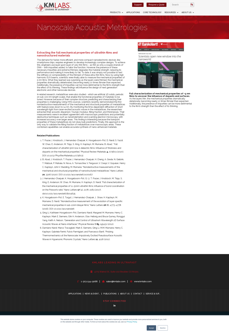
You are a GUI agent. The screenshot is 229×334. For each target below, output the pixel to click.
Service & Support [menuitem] (154, 294)
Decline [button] (163, 328)
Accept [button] (151, 328)
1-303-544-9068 (89, 281)
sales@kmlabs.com (115, 281)
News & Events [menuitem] (92, 294)
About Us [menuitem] (125, 294)
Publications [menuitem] (110, 294)
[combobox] (180, 5)
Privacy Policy (132, 322)
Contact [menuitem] (137, 294)
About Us (186, 12)
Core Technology (152, 12)
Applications (133, 12)
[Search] (192, 5)
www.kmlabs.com (143, 281)
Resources (170, 12)
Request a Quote (156, 5)
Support (138, 5)
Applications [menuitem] (74, 294)
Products (115, 12)
